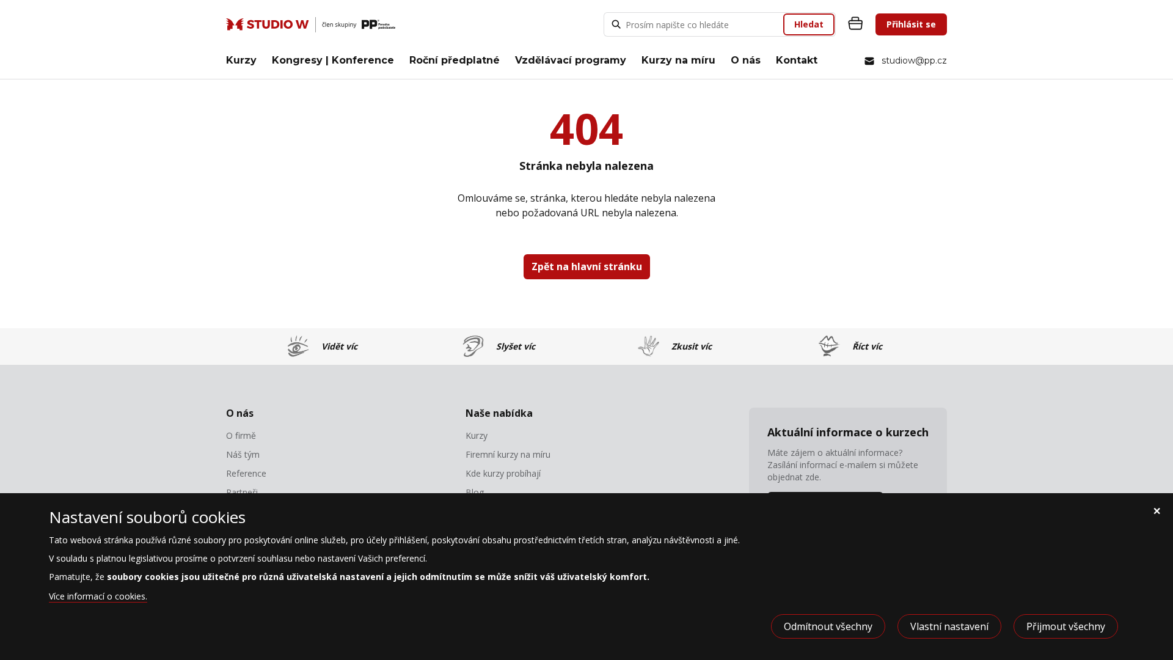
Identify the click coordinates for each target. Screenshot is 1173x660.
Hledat (809, 24)
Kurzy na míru (678, 60)
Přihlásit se (911, 24)
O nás (746, 60)
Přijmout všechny (1065, 626)
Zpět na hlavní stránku (587, 266)
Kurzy (241, 60)
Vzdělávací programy (570, 60)
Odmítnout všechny (828, 626)
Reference (246, 474)
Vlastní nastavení (949, 626)
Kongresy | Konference (333, 60)
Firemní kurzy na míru (508, 455)
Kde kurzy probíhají (503, 474)
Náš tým (243, 455)
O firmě (241, 436)
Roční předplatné (454, 60)
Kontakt (796, 60)
